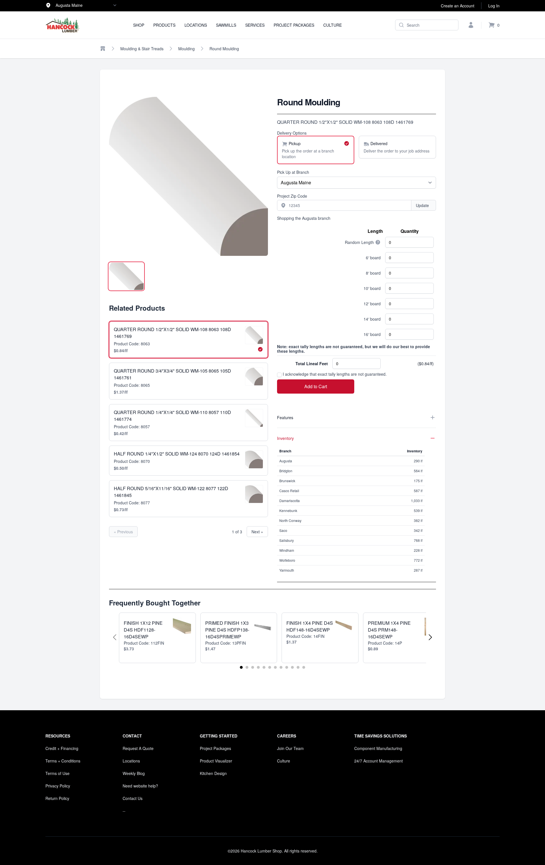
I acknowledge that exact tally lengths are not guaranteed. (334, 374)
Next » (257, 531)
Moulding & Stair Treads (142, 48)
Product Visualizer (216, 761)
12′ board (372, 303)
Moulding (186, 48)
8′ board (373, 273)
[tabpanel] (188, 176)
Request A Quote (138, 748)
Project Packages (294, 25)
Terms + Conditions (62, 761)
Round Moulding (224, 48)
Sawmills (226, 25)
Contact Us (132, 798)
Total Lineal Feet (311, 363)
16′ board (372, 334)
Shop (138, 25)
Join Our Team (290, 748)
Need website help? (140, 786)
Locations (196, 25)
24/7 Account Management (378, 761)
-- (124, 811)
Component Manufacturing (378, 748)
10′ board (372, 288)
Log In (494, 6)
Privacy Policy (57, 786)
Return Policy (57, 798)
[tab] (126, 276)
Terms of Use (57, 773)
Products (164, 25)
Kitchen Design (213, 773)
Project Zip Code (292, 196)
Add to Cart (315, 386)
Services (255, 25)
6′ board (373, 257)
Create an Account (457, 6)
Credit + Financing (61, 748)
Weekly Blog (134, 773)
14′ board (372, 319)
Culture (332, 25)
